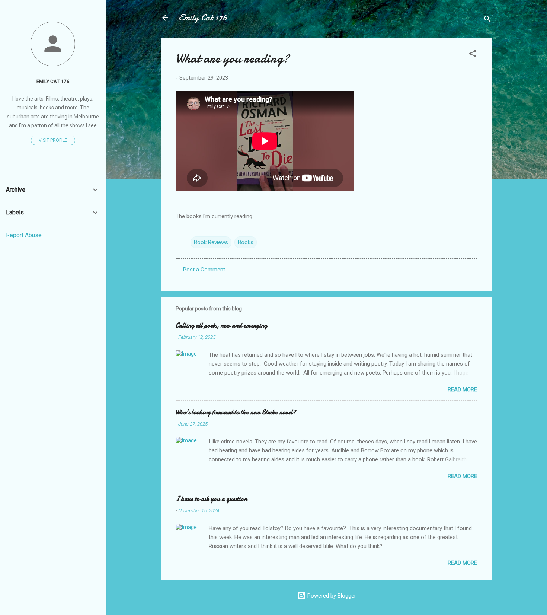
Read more (462, 389)
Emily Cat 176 (203, 18)
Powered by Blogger (331, 595)
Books (245, 242)
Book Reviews (211, 242)
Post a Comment (204, 269)
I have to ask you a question (211, 499)
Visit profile (53, 140)
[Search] (487, 20)
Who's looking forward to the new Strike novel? (236, 412)
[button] (472, 55)
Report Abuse (24, 235)
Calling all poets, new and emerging (221, 325)
